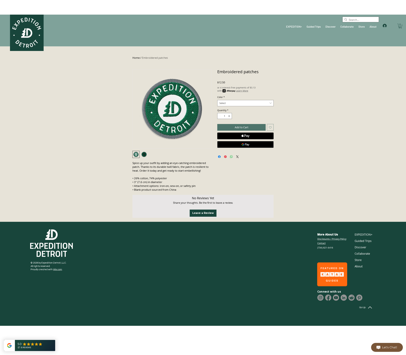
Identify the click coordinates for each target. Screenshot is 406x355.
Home (136, 58)
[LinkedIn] (344, 298)
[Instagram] (320, 298)
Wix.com (57, 269)
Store (358, 260)
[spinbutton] (224, 116)
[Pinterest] (359, 298)
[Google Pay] (245, 144)
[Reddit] (351, 298)
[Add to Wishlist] (270, 127)
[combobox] (245, 103)
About (359, 266)
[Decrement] (220, 116)
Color (221, 97)
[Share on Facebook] (219, 157)
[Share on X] (237, 157)
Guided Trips (363, 241)
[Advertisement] (28, 7)
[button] (400, 26)
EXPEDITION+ (363, 234)
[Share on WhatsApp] (231, 157)
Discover (360, 247)
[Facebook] (328, 298)
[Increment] (229, 116)
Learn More (242, 90)
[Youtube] (336, 298)
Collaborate (362, 253)
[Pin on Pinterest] (225, 157)
